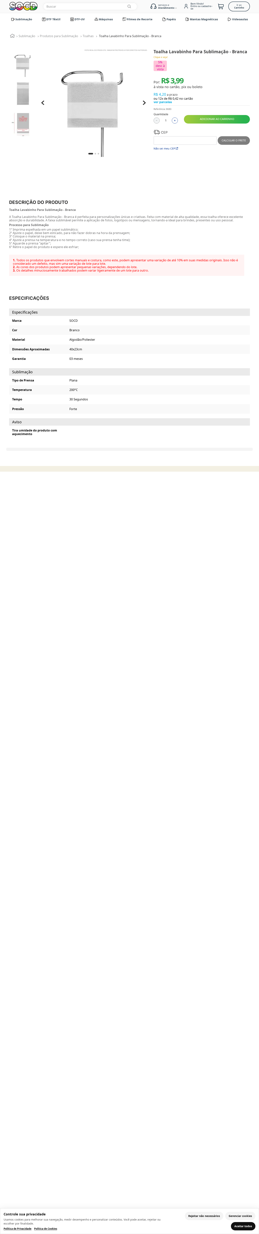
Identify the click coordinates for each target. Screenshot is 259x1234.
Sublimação (27, 36)
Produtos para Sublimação (59, 36)
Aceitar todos (243, 1226)
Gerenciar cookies (240, 1216)
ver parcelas (163, 102)
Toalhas (88, 36)
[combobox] (90, 6)
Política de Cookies (45, 1228)
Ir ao (239, 6)
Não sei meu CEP (164, 148)
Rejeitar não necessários (204, 1216)
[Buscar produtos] (129, 6)
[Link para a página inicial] (12, 36)
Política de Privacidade (17, 1228)
